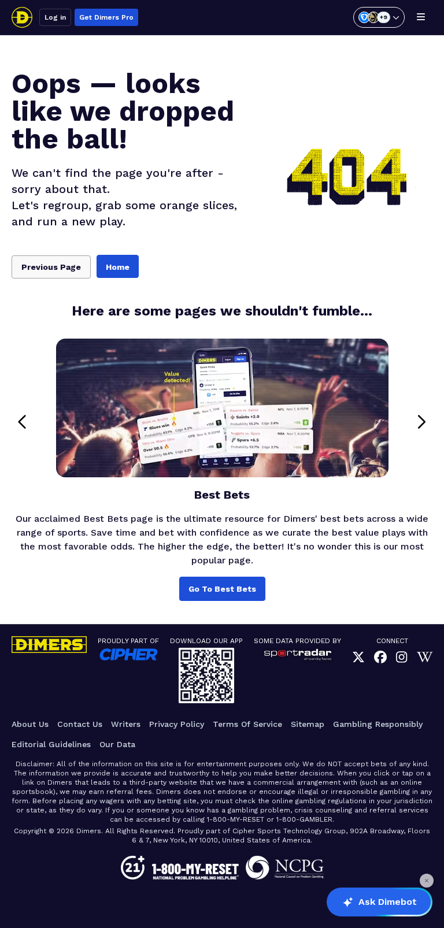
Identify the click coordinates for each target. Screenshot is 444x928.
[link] (358, 657)
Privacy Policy (176, 724)
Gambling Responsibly (378, 724)
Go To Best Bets (222, 588)
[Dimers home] (22, 17)
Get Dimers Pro (106, 17)
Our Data (117, 744)
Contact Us (79, 724)
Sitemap (307, 724)
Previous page (51, 267)
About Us (30, 724)
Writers (125, 724)
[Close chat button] (427, 881)
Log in (55, 17)
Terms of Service (247, 724)
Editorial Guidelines (51, 744)
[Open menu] (420, 17)
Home (118, 267)
